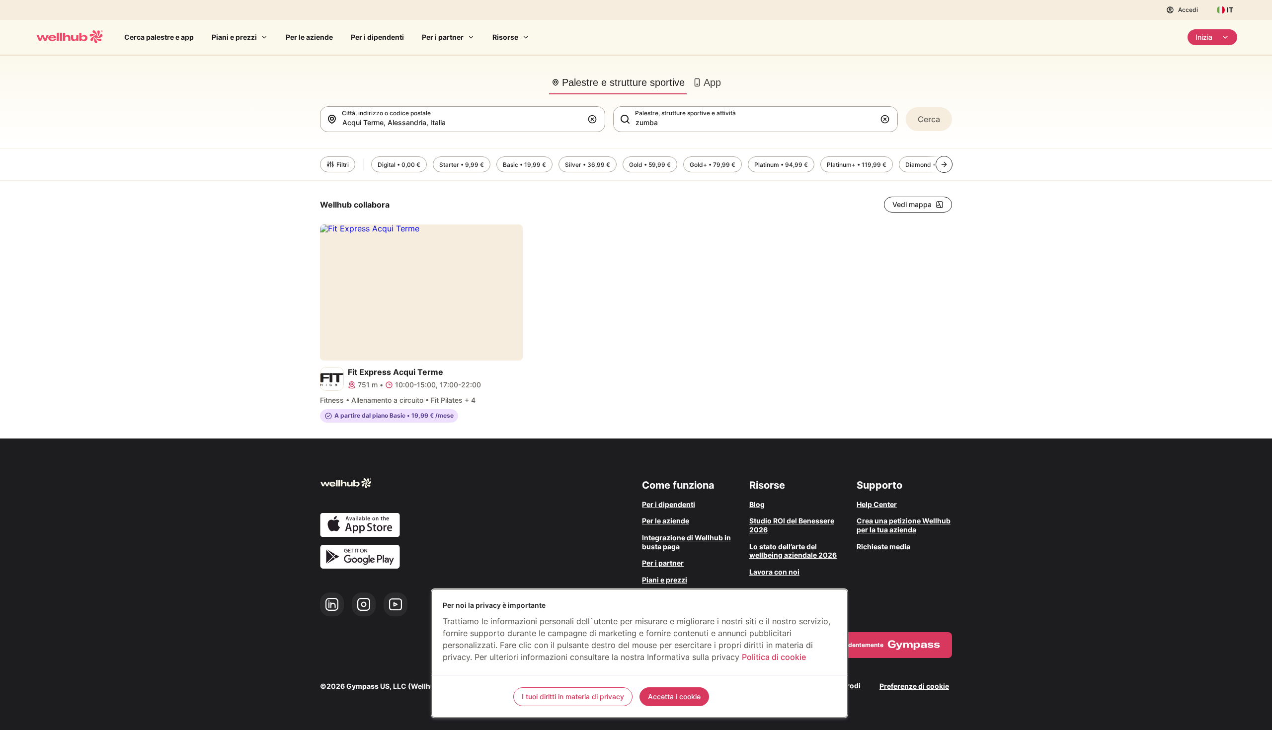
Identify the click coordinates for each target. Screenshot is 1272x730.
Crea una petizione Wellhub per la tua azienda (904, 525)
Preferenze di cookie (914, 686)
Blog (757, 504)
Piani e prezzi (234, 37)
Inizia (1203, 37)
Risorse (505, 37)
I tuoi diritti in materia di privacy (573, 696)
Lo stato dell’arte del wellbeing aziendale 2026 (793, 551)
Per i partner (443, 37)
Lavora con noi (774, 572)
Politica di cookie (774, 657)
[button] (594, 119)
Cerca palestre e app (159, 37)
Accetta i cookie (674, 696)
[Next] (944, 164)
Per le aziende (309, 37)
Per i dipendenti (377, 37)
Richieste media (883, 546)
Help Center (877, 504)
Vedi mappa (912, 204)
